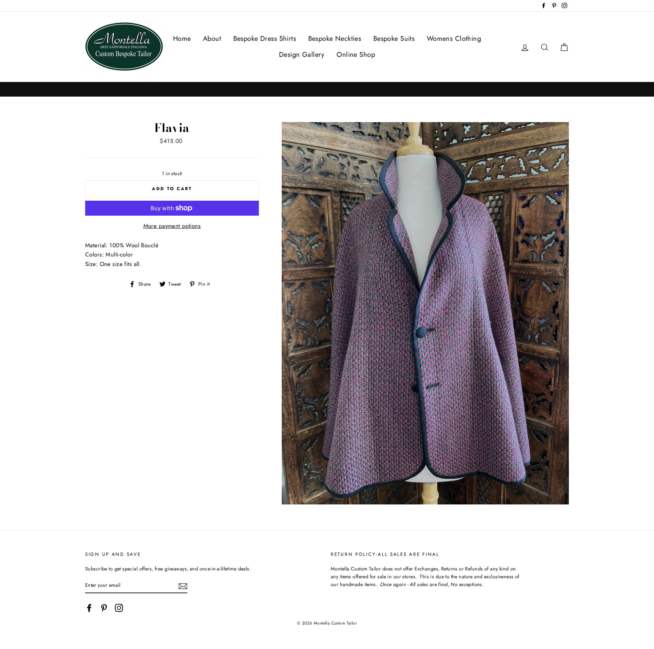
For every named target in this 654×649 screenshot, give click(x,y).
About (212, 39)
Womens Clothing (454, 39)
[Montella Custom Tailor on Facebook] (89, 607)
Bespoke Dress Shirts (264, 39)
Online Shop (356, 55)
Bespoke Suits (394, 39)
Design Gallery (302, 55)
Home (182, 39)
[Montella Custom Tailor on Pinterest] (104, 607)
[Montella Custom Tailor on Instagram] (119, 607)
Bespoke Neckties (334, 39)
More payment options (172, 226)
